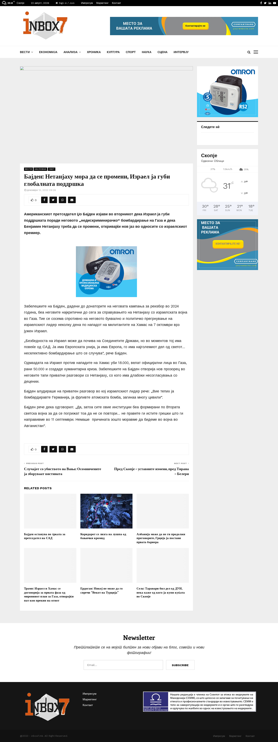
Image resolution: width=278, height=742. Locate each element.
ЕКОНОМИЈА (48, 52)
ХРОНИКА (94, 52)
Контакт (116, 3)
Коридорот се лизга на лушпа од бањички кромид (103, 536)
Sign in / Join (66, 3)
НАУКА (146, 52)
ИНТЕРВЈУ (181, 52)
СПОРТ (131, 52)
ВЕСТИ (25, 52)
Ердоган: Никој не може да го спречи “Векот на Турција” (101, 590)
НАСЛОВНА (40, 169)
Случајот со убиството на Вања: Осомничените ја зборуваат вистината (62, 471)
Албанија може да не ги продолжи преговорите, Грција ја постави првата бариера (161, 538)
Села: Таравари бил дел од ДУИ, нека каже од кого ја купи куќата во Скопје (161, 592)
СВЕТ (51, 169)
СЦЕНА (162, 52)
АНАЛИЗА (70, 52)
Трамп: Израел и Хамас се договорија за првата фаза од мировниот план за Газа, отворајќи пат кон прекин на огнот (49, 594)
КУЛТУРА (113, 52)
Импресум (87, 3)
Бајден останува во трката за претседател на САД (44, 536)
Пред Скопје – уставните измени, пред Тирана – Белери (151, 471)
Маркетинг (102, 3)
